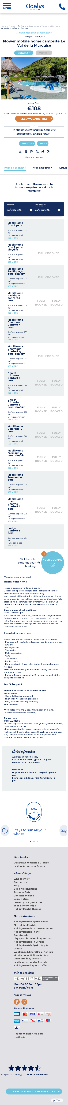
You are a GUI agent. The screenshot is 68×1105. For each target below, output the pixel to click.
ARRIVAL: (11, 204)
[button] (34, 157)
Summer (24, 53)
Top (58, 1100)
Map (42, 143)
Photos (27, 143)
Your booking (52, 556)
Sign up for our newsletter (34, 1091)
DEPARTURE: (40, 205)
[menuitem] (34, 862)
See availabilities (34, 118)
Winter (44, 53)
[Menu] (7, 7)
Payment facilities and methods (28, 1035)
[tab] (15, 167)
